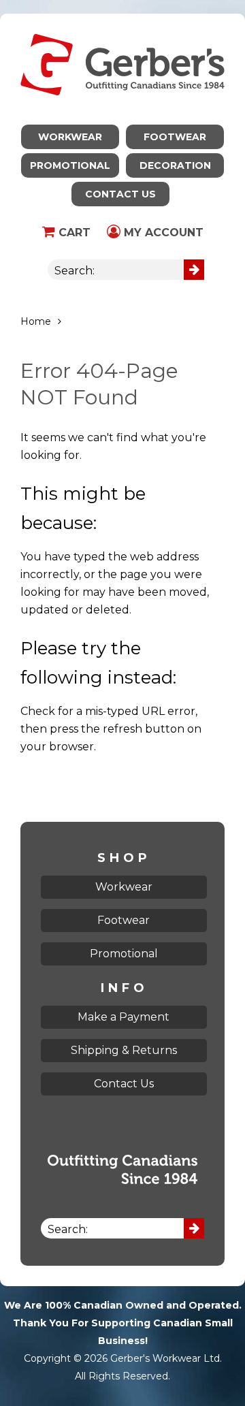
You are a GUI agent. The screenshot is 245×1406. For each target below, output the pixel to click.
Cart (73, 232)
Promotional (70, 165)
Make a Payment (123, 1016)
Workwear (70, 137)
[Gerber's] (122, 22)
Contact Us (120, 194)
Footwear (175, 137)
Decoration (175, 165)
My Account (161, 232)
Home (35, 321)
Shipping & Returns (124, 1050)
